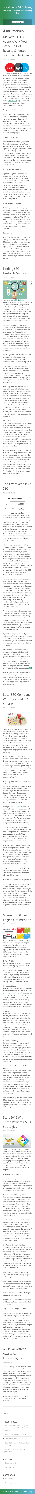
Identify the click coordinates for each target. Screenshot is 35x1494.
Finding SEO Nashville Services (15, 1434)
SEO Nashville (19, 300)
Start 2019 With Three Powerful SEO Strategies (17, 1122)
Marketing (9, 1479)
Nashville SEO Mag (17, 7)
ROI (30, 668)
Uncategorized (10, 1483)
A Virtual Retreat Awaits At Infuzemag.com (14, 1353)
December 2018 (10, 1463)
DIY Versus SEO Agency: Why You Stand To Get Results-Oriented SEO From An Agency (17, 46)
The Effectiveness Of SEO (14, 1439)
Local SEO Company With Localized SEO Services (16, 699)
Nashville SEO (12, 101)
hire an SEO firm (16, 807)
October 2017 (10, 1467)
